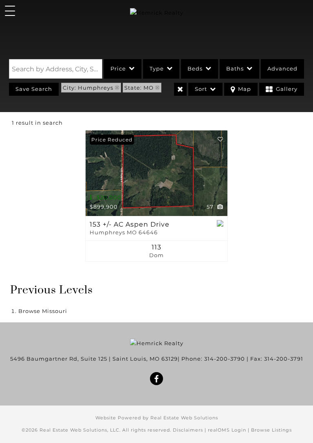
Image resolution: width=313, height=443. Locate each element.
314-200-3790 (224, 358)
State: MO (139, 87)
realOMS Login (227, 430)
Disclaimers (188, 430)
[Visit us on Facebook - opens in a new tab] (157, 379)
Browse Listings (271, 430)
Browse (42, 311)
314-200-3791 (283, 358)
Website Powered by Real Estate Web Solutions (156, 418)
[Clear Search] (180, 89)
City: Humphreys (88, 87)
